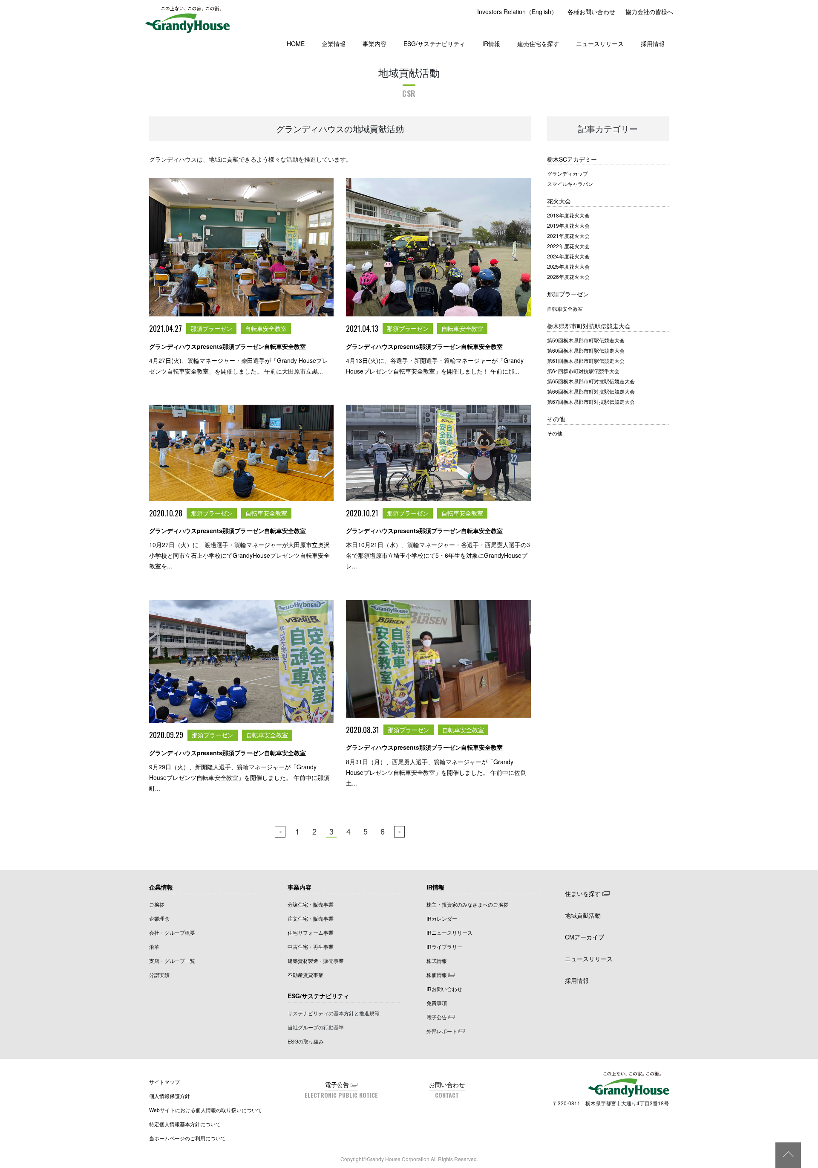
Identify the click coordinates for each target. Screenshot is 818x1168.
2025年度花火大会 (568, 266)
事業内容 (374, 43)
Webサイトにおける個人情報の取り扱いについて (205, 1109)
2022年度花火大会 (568, 245)
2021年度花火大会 (568, 235)
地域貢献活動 (583, 915)
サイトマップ (164, 1081)
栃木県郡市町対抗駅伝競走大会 (589, 326)
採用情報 (653, 43)
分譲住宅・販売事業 (311, 904)
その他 (556, 418)
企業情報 (334, 43)
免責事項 (436, 1002)
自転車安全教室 (565, 308)
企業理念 (159, 918)
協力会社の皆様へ (649, 11)
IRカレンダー (441, 918)
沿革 (154, 946)
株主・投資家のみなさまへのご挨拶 (467, 904)
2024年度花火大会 (568, 256)
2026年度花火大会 (568, 276)
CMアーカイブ (584, 937)
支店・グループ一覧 (172, 960)
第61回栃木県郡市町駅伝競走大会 (586, 360)
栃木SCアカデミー (572, 159)
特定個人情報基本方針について (185, 1123)
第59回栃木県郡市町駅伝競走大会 (586, 340)
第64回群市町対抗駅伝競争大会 (583, 370)
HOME (296, 43)
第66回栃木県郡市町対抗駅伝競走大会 (591, 391)
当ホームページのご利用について (187, 1138)
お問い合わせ (447, 1084)
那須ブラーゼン (568, 294)
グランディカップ (567, 173)
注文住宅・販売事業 (311, 918)
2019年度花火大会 (568, 225)
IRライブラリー (444, 946)
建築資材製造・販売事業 (316, 960)
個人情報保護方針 (169, 1095)
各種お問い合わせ (591, 11)
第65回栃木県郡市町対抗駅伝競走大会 (591, 381)
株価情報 (436, 974)
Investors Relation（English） (517, 11)
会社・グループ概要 (172, 932)
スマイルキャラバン (570, 183)
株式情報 (436, 960)
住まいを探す (583, 893)
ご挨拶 (156, 904)
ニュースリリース (600, 43)
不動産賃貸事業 (305, 974)
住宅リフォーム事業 (311, 932)
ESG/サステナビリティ (434, 43)
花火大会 (559, 201)
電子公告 (436, 1016)
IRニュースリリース (449, 932)
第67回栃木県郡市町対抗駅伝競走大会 (591, 401)
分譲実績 (159, 974)
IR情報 (491, 43)
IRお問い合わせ (444, 988)
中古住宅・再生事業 (311, 946)
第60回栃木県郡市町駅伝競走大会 (586, 350)
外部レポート (441, 1031)
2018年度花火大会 (568, 215)
